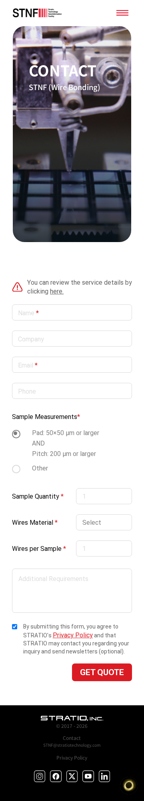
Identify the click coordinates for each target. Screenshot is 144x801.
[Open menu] (122, 13)
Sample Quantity (38, 496)
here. (57, 291)
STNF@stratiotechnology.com (71, 745)
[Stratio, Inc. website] (72, 718)
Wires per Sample (39, 548)
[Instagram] (39, 776)
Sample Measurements (46, 417)
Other (40, 468)
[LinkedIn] (104, 776)
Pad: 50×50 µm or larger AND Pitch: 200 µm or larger (65, 443)
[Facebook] (55, 776)
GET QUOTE (102, 672)
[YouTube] (88, 776)
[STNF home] (37, 12)
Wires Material (35, 522)
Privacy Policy (73, 635)
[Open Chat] (129, 786)
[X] (72, 776)
